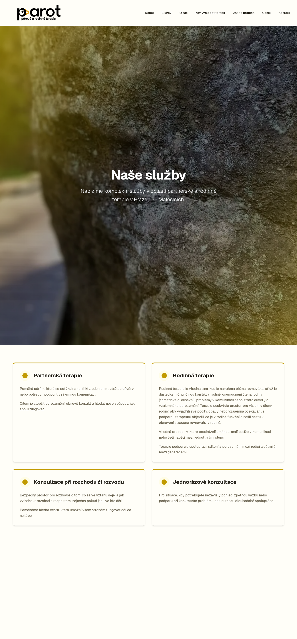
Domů (149, 13)
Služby (167, 13)
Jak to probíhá (243, 13)
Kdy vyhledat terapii (210, 13)
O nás (183, 13)
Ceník (266, 13)
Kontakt (284, 13)
